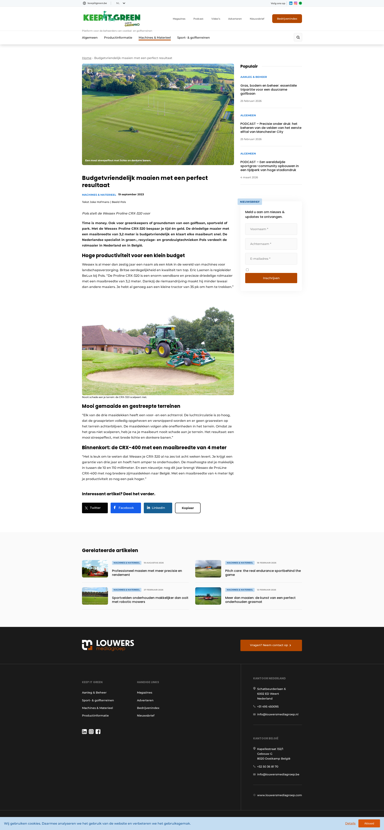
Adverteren (235, 18)
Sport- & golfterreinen (193, 37)
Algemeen (90, 37)
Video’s (215, 18)
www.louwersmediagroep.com (279, 795)
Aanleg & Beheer (94, 692)
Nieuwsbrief (257, 18)
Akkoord (369, 823)
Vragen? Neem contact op (269, 645)
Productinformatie (118, 37)
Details (350, 823)
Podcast (198, 18)
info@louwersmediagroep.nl (277, 714)
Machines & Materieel (155, 37)
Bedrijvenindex (287, 18)
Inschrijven (271, 278)
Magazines (179, 18)
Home (86, 58)
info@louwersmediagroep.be (278, 774)
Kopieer (188, 508)
